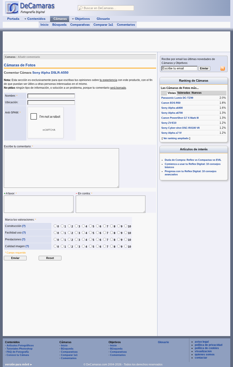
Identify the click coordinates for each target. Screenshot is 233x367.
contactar (201, 357)
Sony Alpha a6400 (172, 107)
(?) (23, 226)
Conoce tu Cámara (18, 355)
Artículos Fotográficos (20, 345)
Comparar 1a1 (103, 24)
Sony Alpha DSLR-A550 (50, 72)
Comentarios (126, 24)
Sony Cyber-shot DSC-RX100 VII (180, 127)
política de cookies (207, 348)
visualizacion (203, 351)
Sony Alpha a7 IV (171, 132)
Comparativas (80, 24)
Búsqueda (59, 24)
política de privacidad (208, 345)
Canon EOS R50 (170, 102)
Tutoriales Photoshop (20, 348)
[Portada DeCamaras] (39, 8)
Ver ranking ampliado (176, 138)
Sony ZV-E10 (168, 122)
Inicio (44, 24)
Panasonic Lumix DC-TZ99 (177, 97)
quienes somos (205, 354)
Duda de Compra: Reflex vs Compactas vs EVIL (193, 159)
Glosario (163, 342)
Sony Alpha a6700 (172, 112)
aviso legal (202, 341)
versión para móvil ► (19, 364)
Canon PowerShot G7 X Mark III (180, 117)
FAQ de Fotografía (18, 351)
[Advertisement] (85, 41)
